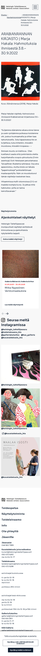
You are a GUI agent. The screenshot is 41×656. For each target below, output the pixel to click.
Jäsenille (8, 537)
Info (4, 525)
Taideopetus (10, 508)
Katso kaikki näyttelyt (12, 239)
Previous (3, 313)
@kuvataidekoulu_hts (12, 337)
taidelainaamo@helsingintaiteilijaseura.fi (20, 564)
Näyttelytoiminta (14, 18)
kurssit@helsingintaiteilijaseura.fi (17, 552)
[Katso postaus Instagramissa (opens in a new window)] (20, 364)
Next (7, 313)
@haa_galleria (28, 335)
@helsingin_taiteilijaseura (14, 329)
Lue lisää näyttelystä (14, 305)
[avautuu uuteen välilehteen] (2, 433)
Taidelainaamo (11, 519)
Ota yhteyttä (10, 531)
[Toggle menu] (35, 7)
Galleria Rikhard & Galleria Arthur (19, 281)
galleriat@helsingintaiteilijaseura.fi (17, 616)
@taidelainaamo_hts (11, 332)
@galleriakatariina (10, 335)
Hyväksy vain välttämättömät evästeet (20, 643)
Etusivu (4, 15)
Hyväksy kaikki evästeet (20, 650)
